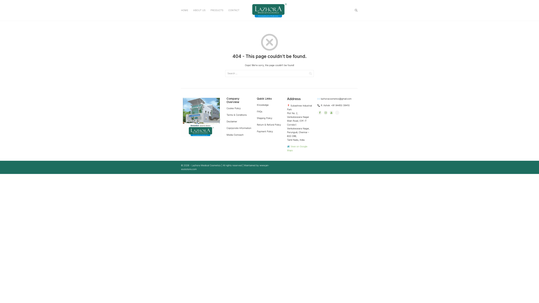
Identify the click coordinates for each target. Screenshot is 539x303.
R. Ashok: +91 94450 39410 (335, 105)
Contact (233, 10)
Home (184, 10)
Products (217, 10)
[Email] (337, 113)
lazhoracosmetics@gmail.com (336, 98)
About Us (199, 10)
